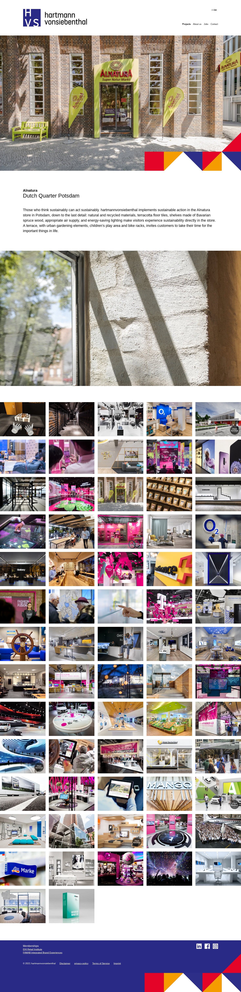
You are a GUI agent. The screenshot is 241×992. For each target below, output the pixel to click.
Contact (214, 24)
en (215, 10)
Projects (186, 24)
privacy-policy (81, 963)
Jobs (206, 24)
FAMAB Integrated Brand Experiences (42, 952)
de (212, 10)
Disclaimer (65, 963)
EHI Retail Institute (32, 949)
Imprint (117, 963)
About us (197, 24)
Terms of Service (101, 963)
